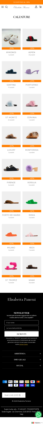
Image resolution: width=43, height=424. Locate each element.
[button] (37, 422)
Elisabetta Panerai (24, 401)
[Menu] (2, 6)
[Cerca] (7, 6)
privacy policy (23, 344)
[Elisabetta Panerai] (22, 7)
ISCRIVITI (21, 334)
